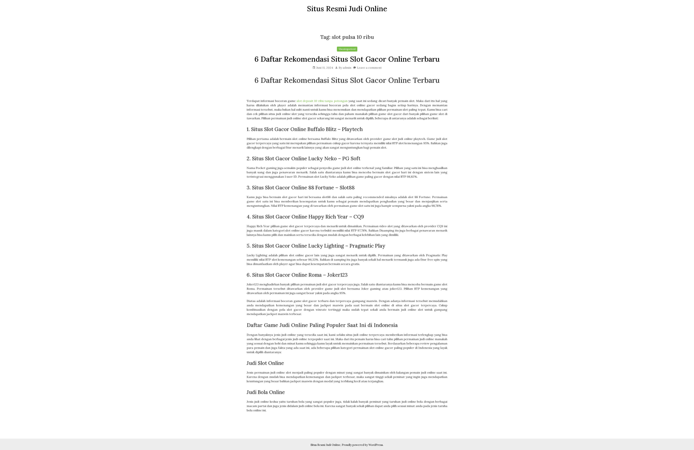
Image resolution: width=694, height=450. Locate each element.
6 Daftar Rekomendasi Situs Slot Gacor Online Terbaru (347, 59)
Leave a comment (369, 67)
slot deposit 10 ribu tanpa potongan (322, 101)
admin (347, 67)
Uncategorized (347, 49)
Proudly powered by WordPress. (363, 445)
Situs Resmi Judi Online (325, 445)
